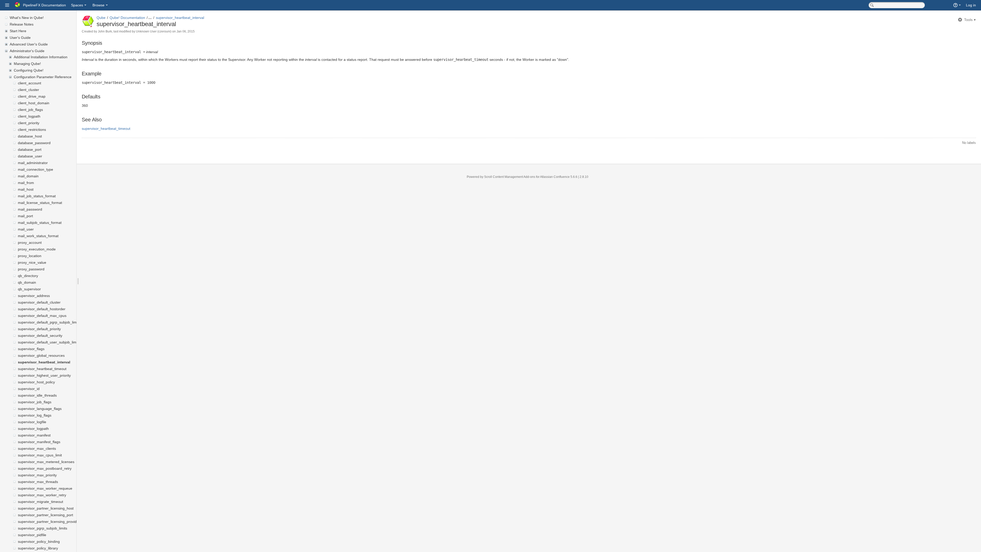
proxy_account (30, 242)
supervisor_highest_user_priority (44, 375)
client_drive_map (31, 96)
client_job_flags (30, 110)
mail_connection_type (35, 169)
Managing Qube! (27, 64)
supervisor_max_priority (37, 475)
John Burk (105, 31)
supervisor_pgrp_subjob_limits (42, 528)
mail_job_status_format (37, 196)
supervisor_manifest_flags (39, 442)
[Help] (957, 5)
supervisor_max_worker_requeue (45, 488)
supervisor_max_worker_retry (42, 495)
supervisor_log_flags (34, 415)
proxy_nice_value (32, 262)
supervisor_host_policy (36, 382)
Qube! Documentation (127, 18)
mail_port (25, 216)
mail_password (30, 209)
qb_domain (27, 282)
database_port (29, 149)
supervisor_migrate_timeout (40, 502)
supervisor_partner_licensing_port (45, 515)
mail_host (25, 189)
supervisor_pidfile (32, 535)
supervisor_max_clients (37, 448)
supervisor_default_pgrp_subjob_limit (48, 322)
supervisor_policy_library (38, 548)
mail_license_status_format (40, 203)
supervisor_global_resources (41, 355)
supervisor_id (29, 389)
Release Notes (21, 24)
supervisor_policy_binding (39, 541)
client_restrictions (32, 130)
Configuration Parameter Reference (43, 77)
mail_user (26, 229)
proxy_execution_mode (37, 249)
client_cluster (28, 90)
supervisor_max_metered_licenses (46, 462)
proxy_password (31, 269)
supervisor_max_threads (38, 482)
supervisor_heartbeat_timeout (42, 369)
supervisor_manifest (34, 435)
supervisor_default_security (40, 336)
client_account (29, 83)
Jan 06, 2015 (186, 31)
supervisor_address (34, 296)
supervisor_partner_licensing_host (46, 508)
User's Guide (20, 38)
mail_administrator (33, 163)
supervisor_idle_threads (37, 395)
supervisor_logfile (32, 422)
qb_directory (28, 276)
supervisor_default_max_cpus (42, 316)
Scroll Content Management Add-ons (509, 177)
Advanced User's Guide (29, 44)
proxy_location (29, 256)
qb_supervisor (29, 289)
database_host (30, 136)
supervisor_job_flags (34, 402)
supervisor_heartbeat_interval (44, 362)
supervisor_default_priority (39, 329)
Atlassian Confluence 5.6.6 (559, 177)
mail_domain (28, 176)
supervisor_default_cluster (39, 302)
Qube (101, 18)
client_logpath (29, 116)
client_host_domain (33, 103)
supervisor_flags (31, 349)
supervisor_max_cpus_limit (40, 455)
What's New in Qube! (27, 18)
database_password (34, 143)
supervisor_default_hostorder (41, 309)
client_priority (28, 123)
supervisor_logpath (33, 429)
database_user (30, 156)
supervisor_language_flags (40, 409)
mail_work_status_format (38, 236)
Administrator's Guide (27, 51)
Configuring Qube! (28, 70)
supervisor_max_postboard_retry (45, 468)
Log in (971, 5)
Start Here (18, 31)
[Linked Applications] (7, 5)
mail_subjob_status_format (40, 223)
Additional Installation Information (40, 57)
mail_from (26, 183)
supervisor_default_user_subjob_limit (48, 342)
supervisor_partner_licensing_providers (50, 522)
